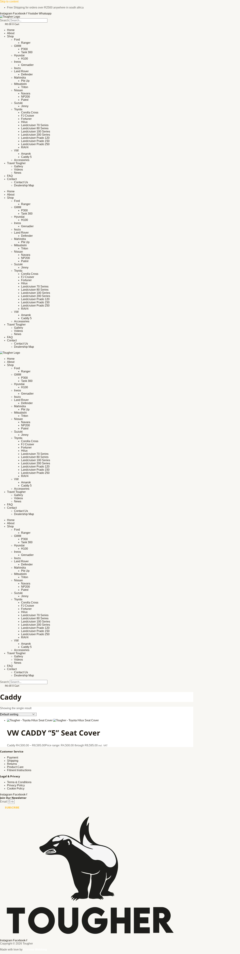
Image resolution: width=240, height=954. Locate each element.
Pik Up (25, 80)
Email (4, 801)
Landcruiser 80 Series (34, 128)
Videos (18, 169)
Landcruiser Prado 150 (35, 141)
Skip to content (9, 1)
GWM (17, 45)
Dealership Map (24, 185)
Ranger (25, 42)
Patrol (24, 99)
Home (11, 30)
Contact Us (21, 182)
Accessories (21, 160)
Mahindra (20, 77)
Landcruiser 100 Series (35, 131)
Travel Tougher (16, 163)
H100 (24, 58)
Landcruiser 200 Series (35, 134)
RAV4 (24, 147)
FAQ (10, 175)
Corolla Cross (29, 112)
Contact (12, 179)
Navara (25, 93)
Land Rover (21, 71)
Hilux (24, 121)
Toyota (18, 109)
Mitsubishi (20, 83)
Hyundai (19, 55)
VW (16, 150)
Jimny (24, 106)
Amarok (26, 153)
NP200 (25, 96)
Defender (27, 74)
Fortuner (26, 118)
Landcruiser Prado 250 (35, 144)
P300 (24, 49)
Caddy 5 (26, 156)
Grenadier (27, 64)
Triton (24, 87)
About (10, 33)
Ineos (17, 61)
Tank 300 (27, 52)
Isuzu (17, 68)
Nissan (18, 90)
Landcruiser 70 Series (34, 125)
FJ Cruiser (27, 115)
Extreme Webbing (35, 949)
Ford (17, 39)
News (17, 172)
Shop (10, 36)
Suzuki (18, 102)
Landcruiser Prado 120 (35, 137)
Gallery (18, 166)
